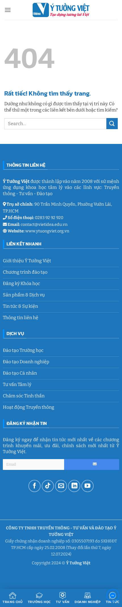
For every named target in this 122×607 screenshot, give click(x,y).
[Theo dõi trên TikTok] (48, 486)
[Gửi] (112, 123)
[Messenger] (112, 596)
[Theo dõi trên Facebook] (34, 486)
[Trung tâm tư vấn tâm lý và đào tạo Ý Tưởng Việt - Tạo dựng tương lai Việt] (61, 10)
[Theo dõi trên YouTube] (87, 486)
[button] (7, 10)
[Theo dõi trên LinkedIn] (74, 486)
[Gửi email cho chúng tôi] (61, 486)
